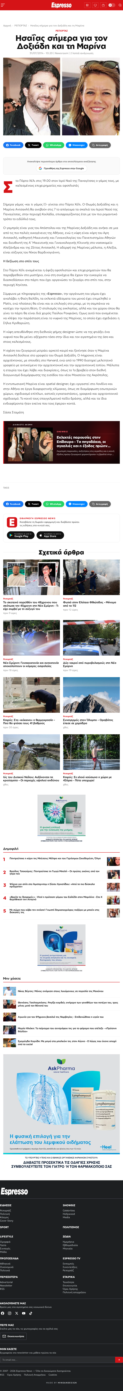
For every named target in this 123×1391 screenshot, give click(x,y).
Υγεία (3, 1245)
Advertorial (6, 1282)
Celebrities (69, 1210)
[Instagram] (9, 1313)
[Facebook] (2, 1313)
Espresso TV (71, 1258)
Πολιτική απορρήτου (74, 1292)
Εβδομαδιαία (70, 1245)
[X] (16, 1313)
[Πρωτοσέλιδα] (87, 5)
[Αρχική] (14, 1191)
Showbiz (69, 1205)
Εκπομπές (68, 1263)
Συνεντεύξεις (70, 1267)
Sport (4, 1227)
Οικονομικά (6, 1267)
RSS (2, 1288)
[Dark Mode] (111, 5)
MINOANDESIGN (67, 1383)
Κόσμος (4, 1217)
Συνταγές (5, 1248)
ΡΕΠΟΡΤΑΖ (62, 31)
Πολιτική (5, 1213)
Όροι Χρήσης (70, 1288)
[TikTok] (30, 1313)
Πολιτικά (5, 1270)
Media (66, 1217)
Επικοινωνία (70, 1285)
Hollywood (69, 1213)
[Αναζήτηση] (120, 5)
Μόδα (3, 1251)
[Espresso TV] (103, 5)
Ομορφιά (5, 1241)
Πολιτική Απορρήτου (35, 1375)
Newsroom (61, 53)
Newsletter (6, 1285)
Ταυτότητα (68, 1282)
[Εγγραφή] (119, 1360)
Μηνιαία (68, 1248)
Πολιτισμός (71, 1227)
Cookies (53, 1375)
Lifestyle (6, 1236)
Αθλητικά (5, 1263)
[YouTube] (23, 1313)
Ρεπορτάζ (5, 1210)
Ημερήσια (68, 1241)
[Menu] (3, 5)
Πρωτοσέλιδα (9, 1258)
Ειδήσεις (5, 1205)
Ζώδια (67, 1236)
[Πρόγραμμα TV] (95, 5)
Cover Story (6, 1220)
